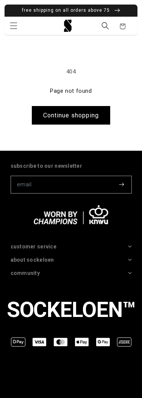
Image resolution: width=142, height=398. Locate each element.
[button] (13, 26)
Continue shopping (71, 115)
